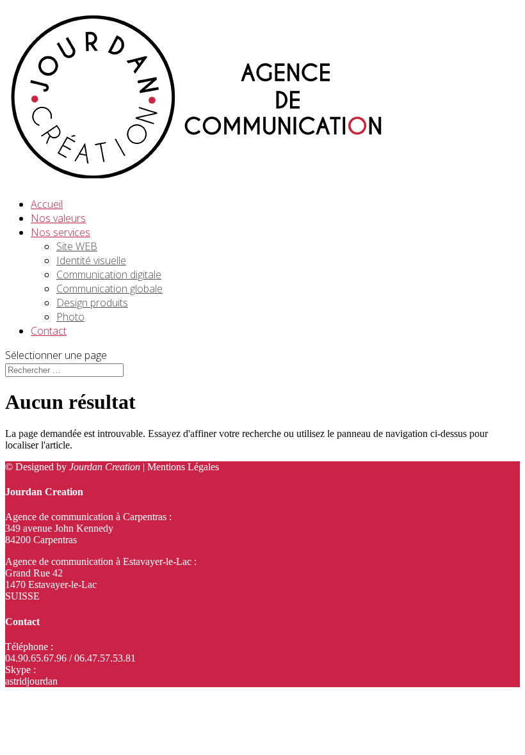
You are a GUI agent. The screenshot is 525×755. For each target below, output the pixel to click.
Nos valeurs (58, 218)
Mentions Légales (183, 466)
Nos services (60, 232)
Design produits (92, 303)
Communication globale (109, 289)
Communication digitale (108, 274)
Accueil (47, 204)
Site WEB (76, 246)
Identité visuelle (91, 260)
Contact (49, 331)
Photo (70, 317)
